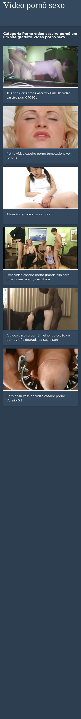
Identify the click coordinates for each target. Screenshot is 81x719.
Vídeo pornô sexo (34, 5)
